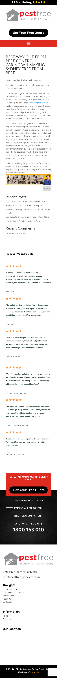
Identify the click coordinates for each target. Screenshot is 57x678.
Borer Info (7, 619)
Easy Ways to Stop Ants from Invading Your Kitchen (28, 217)
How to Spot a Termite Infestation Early (23, 221)
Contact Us (7, 602)
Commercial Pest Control (13, 593)
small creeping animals (38, 102)
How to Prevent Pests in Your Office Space (24, 205)
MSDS (5, 616)
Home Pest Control (11, 589)
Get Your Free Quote (28, 32)
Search (47, 188)
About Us (7, 599)
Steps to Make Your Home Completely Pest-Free (27, 201)
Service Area (8, 596)
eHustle (35, 672)
